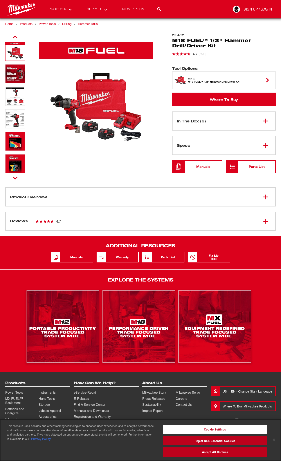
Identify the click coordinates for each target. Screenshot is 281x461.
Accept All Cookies (215, 452)
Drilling (67, 24)
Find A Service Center (89, 404)
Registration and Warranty (92, 416)
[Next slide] (15, 178)
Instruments (47, 392)
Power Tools (47, 24)
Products (26, 24)
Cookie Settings (215, 429)
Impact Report (152, 410)
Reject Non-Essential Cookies (215, 441)
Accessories (48, 416)
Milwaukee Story (154, 392)
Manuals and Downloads (91, 410)
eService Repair (85, 392)
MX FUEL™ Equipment (14, 400)
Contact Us (184, 404)
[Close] (274, 440)
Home (9, 24)
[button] (15, 51)
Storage (44, 404)
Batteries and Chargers (14, 411)
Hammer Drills (88, 24)
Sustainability (151, 404)
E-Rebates (81, 398)
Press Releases (153, 398)
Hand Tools (47, 398)
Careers (181, 398)
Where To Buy (224, 99)
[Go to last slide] (15, 37)
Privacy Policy (41, 439)
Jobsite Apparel (50, 410)
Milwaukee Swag (188, 392)
